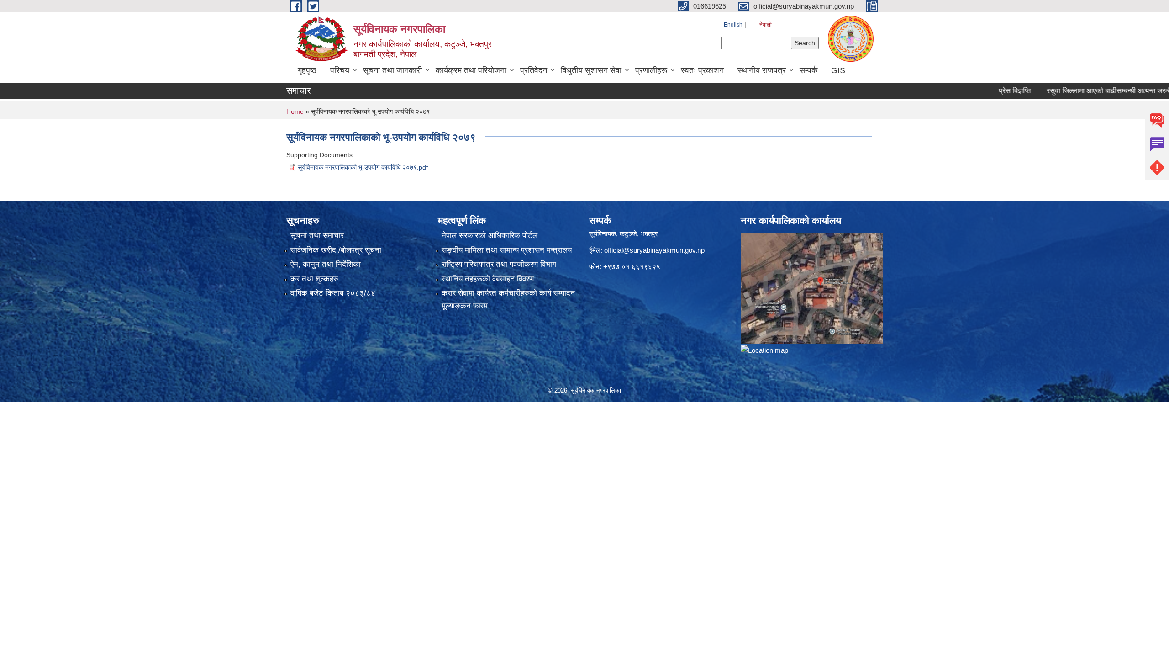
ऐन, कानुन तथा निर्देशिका (325, 264)
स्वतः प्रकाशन (702, 70)
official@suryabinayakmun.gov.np (654, 250)
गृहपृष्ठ (307, 70)
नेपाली (765, 24)
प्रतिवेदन (533, 70)
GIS (838, 70)
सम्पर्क (808, 70)
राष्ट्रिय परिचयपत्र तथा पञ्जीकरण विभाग (499, 264)
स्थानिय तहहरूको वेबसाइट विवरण (488, 279)
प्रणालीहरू (651, 70)
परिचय (339, 70)
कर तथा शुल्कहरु (314, 279)
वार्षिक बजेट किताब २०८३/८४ (332, 293)
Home (295, 111)
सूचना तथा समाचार (317, 235)
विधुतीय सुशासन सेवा (591, 70)
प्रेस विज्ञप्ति (991, 91)
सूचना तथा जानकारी (392, 70)
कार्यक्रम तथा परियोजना (471, 70)
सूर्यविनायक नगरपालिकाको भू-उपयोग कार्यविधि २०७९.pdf (363, 167)
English (733, 24)
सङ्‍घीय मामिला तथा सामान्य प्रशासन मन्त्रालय (507, 250)
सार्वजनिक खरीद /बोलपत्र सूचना (335, 250)
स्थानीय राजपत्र (761, 70)
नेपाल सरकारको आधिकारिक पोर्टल (489, 235)
